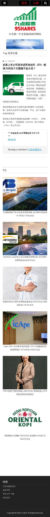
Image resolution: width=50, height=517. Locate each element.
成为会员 (12, 139)
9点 (6, 61)
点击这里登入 (35, 149)
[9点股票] (25, 18)
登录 (24, 3)
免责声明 (6, 490)
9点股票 (24, 513)
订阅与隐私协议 (9, 486)
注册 (36, 3)
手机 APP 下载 (8, 494)
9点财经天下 (11, 61)
